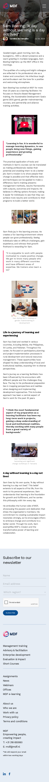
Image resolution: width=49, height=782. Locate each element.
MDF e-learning (11, 694)
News (6, 680)
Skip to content (9, 3)
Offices (7, 689)
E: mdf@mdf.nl (11, 746)
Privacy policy (10, 716)
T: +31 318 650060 (12, 742)
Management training (15, 645)
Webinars (8, 685)
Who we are (10, 707)
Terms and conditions (15, 721)
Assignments (10, 676)
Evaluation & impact (14, 659)
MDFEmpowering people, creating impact (14, 734)
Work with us (10, 712)
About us (8, 703)
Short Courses (11, 663)
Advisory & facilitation (15, 650)
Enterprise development (16, 654)
